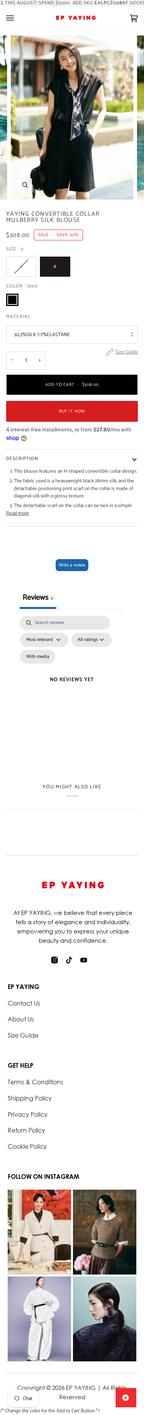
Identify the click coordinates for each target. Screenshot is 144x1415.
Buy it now (72, 411)
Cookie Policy (27, 1146)
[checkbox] (37, 657)
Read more (17, 513)
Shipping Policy (30, 1098)
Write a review (72, 565)
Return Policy (26, 1130)
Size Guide (23, 1035)
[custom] (54, 960)
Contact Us (24, 1003)
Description (22, 458)
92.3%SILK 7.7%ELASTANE (42, 335)
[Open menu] (17, 18)
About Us (21, 1019)
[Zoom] (25, 185)
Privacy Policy (28, 1114)
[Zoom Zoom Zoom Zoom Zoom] (72, 117)
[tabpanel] (72, 689)
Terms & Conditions (35, 1082)
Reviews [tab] (38, 597)
